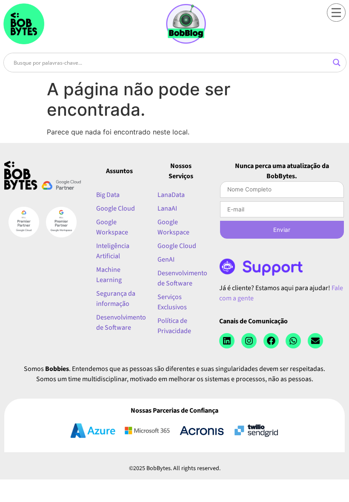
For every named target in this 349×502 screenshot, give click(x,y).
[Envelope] (315, 340)
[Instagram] (249, 340)
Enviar (281, 229)
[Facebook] (271, 340)
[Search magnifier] (337, 62)
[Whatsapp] (293, 340)
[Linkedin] (227, 340)
